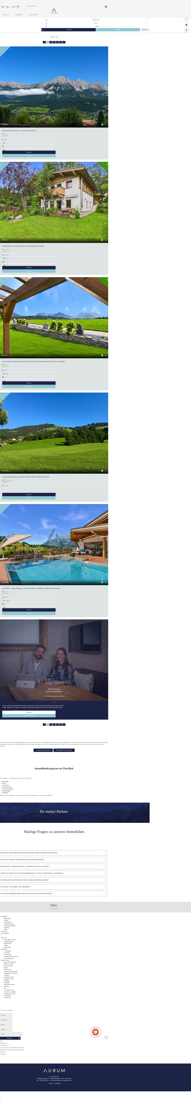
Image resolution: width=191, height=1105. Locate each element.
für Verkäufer (7, 951)
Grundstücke (5, 785)
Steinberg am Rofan (9, 994)
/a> (1, 701)
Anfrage (29, 155)
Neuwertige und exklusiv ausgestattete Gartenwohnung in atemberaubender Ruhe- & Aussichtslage (33, 361)
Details (28, 152)
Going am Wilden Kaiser (11, 971)
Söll (5, 988)
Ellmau (6, 967)
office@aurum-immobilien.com (63, 1080)
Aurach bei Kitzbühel (10, 962)
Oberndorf (7, 982)
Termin (29, 712)
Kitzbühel (6, 980)
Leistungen (19, 14)
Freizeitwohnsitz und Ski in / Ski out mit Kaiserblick (19, 131)
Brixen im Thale (8, 966)
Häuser (4, 783)
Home (50, 1083)
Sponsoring (7, 947)
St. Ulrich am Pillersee (10, 992)
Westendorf (7, 995)
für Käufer (7, 953)
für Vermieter (7, 954)
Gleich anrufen (29, 715)
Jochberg (6, 975)
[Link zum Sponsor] (54, 906)
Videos (6, 945)
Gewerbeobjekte (6, 791)
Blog (1, 1041)
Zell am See (7, 997)
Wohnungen (5, 781)
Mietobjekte (5, 792)
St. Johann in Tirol (9, 990)
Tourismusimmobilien (8, 789)
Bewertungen (7, 943)
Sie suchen (17, 6)
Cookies (2, 1054)
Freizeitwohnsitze (7, 787)
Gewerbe (6, 927)
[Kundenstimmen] (186, 30)
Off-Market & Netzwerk (64, 750)
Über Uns (6, 14)
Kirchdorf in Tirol (8, 979)
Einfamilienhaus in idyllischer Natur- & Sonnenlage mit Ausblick (23, 246)
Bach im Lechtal (8, 964)
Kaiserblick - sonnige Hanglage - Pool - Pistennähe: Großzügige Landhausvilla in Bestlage (31, 588)
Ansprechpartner (8, 941)
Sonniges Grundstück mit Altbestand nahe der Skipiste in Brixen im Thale (25, 477)
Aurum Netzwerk (8, 958)
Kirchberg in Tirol (9, 977)
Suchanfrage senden (43, 750)
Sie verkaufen (31, 6)
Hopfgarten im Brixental (10, 973)
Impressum (3, 1043)
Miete (5, 929)
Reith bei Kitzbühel (9, 984)
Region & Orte (33, 14)
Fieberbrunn (7, 969)
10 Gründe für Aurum (10, 939)
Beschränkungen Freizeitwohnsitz (12, 1050)
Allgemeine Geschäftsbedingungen (12, 1047)
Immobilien (3, 6)
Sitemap (2, 1052)
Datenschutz (4, 1045)
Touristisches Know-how (11, 956)
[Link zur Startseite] (54, 1072)
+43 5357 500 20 (43, 1080)
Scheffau (6, 986)
